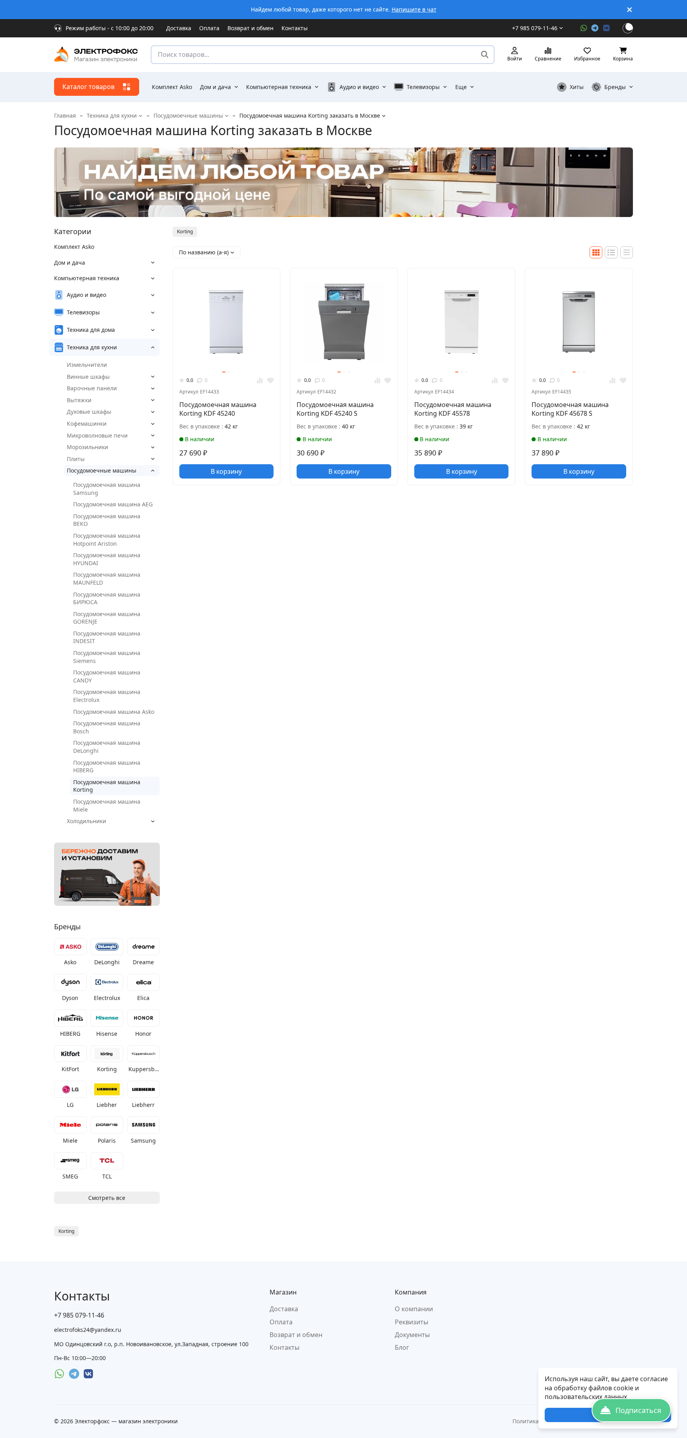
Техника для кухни (112, 115)
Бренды (615, 87)
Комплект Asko (172, 87)
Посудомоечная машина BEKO (106, 520)
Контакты (294, 28)
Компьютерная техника (278, 87)
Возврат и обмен (250, 28)
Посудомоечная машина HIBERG (106, 766)
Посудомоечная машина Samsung (106, 488)
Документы (412, 1334)
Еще (461, 87)
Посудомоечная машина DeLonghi (106, 746)
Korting (185, 231)
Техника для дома (91, 329)
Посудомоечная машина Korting (106, 786)
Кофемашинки (87, 423)
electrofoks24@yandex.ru (87, 1329)
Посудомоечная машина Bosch (106, 727)
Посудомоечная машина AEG (113, 504)
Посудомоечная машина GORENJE (106, 618)
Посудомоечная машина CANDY (106, 676)
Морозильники (87, 447)
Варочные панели (92, 388)
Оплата (209, 28)
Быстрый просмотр (229, 356)
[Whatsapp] (584, 28)
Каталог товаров (88, 86)
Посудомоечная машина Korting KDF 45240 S (335, 409)
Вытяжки (79, 400)
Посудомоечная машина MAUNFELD (106, 578)
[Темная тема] (628, 28)
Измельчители (87, 364)
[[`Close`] (629, 10)
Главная (65, 115)
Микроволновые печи (97, 435)
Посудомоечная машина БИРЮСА (106, 598)
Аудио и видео (359, 87)
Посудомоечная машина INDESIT (106, 637)
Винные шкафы (88, 376)
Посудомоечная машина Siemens (106, 657)
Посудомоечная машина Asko (113, 711)
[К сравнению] (259, 380)
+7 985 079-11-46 (534, 28)
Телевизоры (423, 87)
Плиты (76, 459)
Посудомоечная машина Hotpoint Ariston (106, 539)
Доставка (178, 28)
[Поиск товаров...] (485, 54)
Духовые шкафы (89, 411)
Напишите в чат (414, 9)
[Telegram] (595, 28)
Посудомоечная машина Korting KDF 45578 (452, 409)
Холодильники (86, 821)
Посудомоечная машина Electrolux (106, 695)
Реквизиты (411, 1322)
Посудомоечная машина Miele (106, 805)
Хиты (577, 87)
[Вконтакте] (606, 28)
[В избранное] (270, 380)
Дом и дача (215, 87)
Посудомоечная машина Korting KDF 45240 (217, 409)
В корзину (226, 471)
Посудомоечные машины (188, 115)
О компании (414, 1308)
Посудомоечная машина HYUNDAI (106, 559)
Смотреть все (106, 1198)
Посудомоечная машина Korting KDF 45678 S (570, 409)
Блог (402, 1347)
